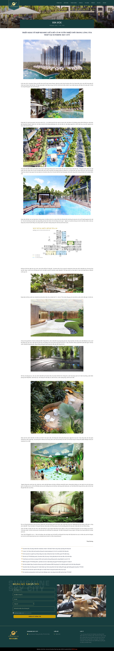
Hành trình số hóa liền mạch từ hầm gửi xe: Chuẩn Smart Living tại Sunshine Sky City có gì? (44, 569)
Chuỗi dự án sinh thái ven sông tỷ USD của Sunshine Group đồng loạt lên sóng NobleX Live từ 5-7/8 (46, 559)
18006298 (13, 638)
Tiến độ (93, 2)
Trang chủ (59, 2)
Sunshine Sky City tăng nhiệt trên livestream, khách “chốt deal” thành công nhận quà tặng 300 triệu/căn (47, 548)
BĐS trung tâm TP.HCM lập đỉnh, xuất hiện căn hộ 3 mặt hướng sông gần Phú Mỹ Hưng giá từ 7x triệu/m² (47, 561)
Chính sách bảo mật (27, 613)
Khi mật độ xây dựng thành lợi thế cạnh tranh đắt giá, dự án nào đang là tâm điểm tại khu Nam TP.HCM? (47, 572)
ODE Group (74, 649)
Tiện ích (81, 2)
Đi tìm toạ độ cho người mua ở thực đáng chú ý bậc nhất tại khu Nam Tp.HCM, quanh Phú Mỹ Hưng (46, 554)
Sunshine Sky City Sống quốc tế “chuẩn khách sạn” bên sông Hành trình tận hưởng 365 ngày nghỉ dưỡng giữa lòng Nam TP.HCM (53, 567)
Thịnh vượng (74, 2)
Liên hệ (104, 2)
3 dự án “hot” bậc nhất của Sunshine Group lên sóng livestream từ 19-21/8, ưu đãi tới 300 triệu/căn (46, 551)
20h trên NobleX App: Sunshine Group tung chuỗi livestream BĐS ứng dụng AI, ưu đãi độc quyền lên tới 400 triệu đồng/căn (51, 564)
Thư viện (87, 2)
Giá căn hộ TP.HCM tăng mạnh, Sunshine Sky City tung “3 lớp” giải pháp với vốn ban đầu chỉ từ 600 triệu (47, 556)
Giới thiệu (66, 2)
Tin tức (98, 2)
